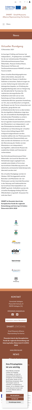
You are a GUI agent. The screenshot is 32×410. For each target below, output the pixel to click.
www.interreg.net (16, 350)
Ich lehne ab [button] (14, 398)
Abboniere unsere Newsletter (16, 320)
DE (15, 2)
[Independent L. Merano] (16, 270)
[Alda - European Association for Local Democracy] (16, 251)
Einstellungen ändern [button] (15, 402)
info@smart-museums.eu (16, 311)
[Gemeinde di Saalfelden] (16, 242)
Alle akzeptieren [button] (14, 395)
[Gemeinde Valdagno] (16, 223)
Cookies (27, 402)
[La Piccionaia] (16, 261)
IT (24, 2)
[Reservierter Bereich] (30, 2)
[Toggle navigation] (6, 24)
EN (20, 2)
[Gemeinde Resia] (16, 232)
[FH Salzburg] (16, 280)
